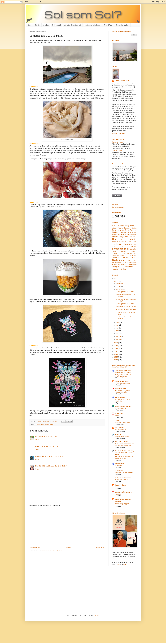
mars (118, 333)
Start (29, 25)
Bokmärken (127, 228)
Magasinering (131, 249)
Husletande (116, 241)
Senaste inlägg (35, 547)
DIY (135, 230)
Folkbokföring (131, 232)
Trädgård (115, 267)
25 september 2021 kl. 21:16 (48, 446)
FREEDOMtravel (120, 388)
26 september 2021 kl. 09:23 (54, 456)
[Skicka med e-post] (62, 421)
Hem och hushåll (124, 239)
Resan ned (131, 253)
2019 (116, 346)
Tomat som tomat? (118, 142)
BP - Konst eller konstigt (123, 406)
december (119, 284)
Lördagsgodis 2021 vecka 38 (125, 292)
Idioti (122, 241)
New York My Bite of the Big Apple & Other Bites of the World (124, 453)
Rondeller (133, 255)
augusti (118, 322)
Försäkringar (122, 234)
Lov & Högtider (124, 246)
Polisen (114, 253)
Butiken (134, 228)
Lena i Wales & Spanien (123, 370)
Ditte (37, 446)
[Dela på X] (67, 421)
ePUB (118, 564)
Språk (128, 262)
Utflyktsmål (56, 25)
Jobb (126, 241)
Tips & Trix (108, 25)
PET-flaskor (132, 251)
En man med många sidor (122, 383)
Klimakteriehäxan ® (121, 381)
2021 (116, 281)
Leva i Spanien (124, 244)
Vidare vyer (119, 413)
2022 (116, 278)
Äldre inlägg (100, 547)
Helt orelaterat (130, 236)
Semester (116, 257)
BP (36, 436)
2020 (116, 343)
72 (115, 487)
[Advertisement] (67, 527)
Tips (126, 264)
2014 (116, 360)
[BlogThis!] (64, 421)
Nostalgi (123, 251)
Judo (130, 241)
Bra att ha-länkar (122, 25)
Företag (114, 234)
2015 (116, 357)
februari (119, 336)
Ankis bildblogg (120, 397)
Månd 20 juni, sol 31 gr (121, 479)
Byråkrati (115, 230)
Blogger (96, 615)
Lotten (117, 420)
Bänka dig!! (118, 494)
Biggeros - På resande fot (123, 492)
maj (117, 328)
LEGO (114, 244)
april (117, 331)
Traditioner (132, 265)
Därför (37, 25)
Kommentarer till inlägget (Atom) (51, 551)
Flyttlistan (123, 232)
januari (118, 339)
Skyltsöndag (118, 260)
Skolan (46, 25)
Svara (37, 439)
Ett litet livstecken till (120, 408)
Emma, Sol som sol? (122, 81)
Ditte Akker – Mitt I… (122, 442)
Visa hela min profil (118, 133)
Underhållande (130, 267)
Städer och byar (118, 265)
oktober (118, 286)
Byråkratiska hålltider (92, 25)
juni (117, 325)
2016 (116, 354)
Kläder (134, 241)
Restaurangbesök (118, 255)
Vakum (117, 415)
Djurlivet (115, 232)
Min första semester (121, 429)
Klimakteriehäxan (41, 466)
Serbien (47, 424)
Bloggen (120, 228)
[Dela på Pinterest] (71, 421)
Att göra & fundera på (72, 25)
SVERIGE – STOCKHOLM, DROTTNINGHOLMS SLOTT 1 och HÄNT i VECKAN (124, 374)
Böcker (122, 230)
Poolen (122, 253)
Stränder (133, 262)
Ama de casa (39, 456)
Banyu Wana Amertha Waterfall (124, 472)
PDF (124, 564)
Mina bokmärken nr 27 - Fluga (126, 306)
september (119, 289)
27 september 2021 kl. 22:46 (57, 466)
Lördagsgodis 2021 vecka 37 (125, 304)
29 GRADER (119, 471)
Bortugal (118, 435)
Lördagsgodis (40, 424)
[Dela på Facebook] (69, 421)
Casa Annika (119, 428)
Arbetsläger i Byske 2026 (122, 422)
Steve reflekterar (121, 485)
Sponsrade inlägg (121, 262)
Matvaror (115, 251)
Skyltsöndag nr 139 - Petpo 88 (126, 309)
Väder (52, 424)
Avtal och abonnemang (120, 226)
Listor (134, 244)
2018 (116, 348)
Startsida (68, 547)
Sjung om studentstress (122, 436)
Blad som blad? (117, 150)
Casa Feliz (129, 230)
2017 (116, 351)
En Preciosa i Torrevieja (123, 478)
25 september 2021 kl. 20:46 (47, 436)
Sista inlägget (118, 465)
